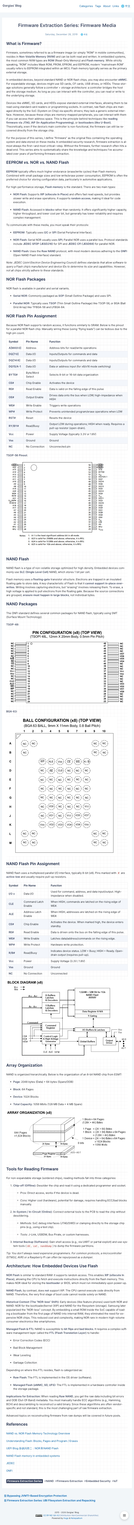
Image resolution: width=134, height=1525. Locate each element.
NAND (50, 1481)
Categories (86, 6)
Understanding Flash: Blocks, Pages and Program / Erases (42, 1441)
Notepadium (76, 1518)
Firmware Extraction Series (24, 1481)
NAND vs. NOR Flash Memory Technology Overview (38, 1433)
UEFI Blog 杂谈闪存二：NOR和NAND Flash (32, 1448)
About (106, 6)
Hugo (66, 1518)
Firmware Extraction (70, 1481)
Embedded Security (98, 1481)
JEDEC (10, 1463)
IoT (116, 1481)
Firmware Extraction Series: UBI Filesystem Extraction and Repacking (51, 1500)
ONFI (9, 1470)
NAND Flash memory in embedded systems (33, 1455)
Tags (98, 6)
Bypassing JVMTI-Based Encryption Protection (37, 1495)
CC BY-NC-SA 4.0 (51, 1515)
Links (116, 6)
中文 (125, 6)
